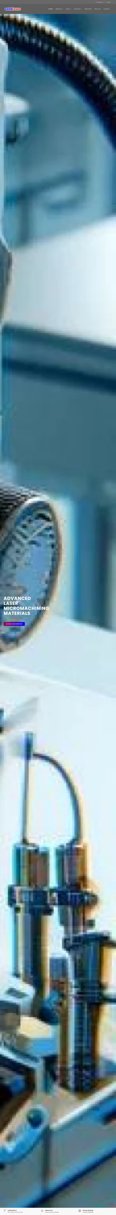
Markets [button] (59, 9)
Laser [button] (68, 9)
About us (97, 9)
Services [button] (77, 9)
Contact (106, 9)
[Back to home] (13, 9)
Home (50, 9)
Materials (88, 9)
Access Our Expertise (14, 624)
